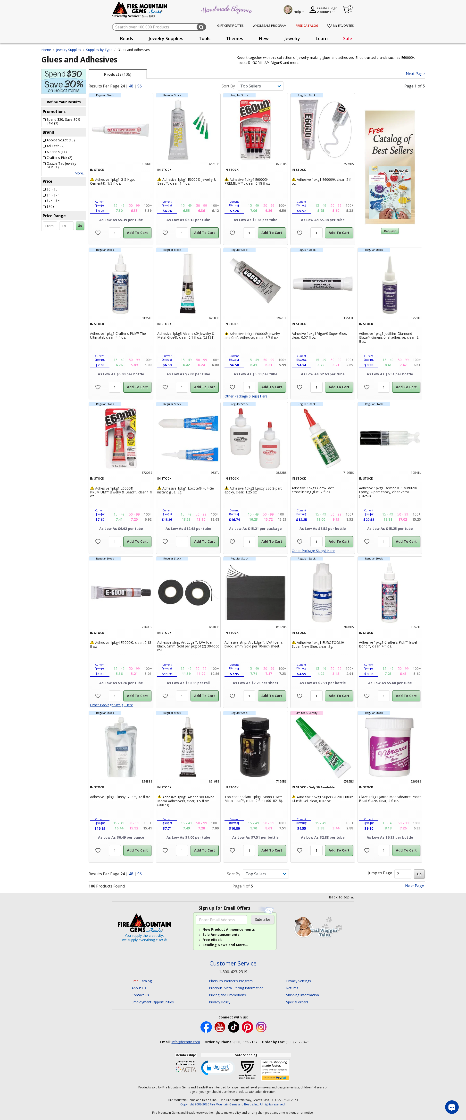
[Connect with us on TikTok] (234, 1026)
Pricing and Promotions (227, 995)
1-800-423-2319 (233, 971)
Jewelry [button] (292, 38)
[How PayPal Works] (275, 1070)
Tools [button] (204, 38)
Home (46, 49)
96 (139, 86)
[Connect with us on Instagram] (261, 1026)
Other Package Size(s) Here (246, 396)
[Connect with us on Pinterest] (248, 1026)
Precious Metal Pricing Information (236, 988)
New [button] (264, 38)
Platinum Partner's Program (231, 981)
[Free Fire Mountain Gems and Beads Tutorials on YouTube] (220, 1026)
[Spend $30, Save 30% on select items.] (63, 81)
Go (80, 225)
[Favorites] (98, 233)
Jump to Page (380, 873)
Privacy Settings (298, 981)
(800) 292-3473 (297, 1042)
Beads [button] (126, 38)
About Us (139, 988)
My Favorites (343, 25)
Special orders (297, 1002)
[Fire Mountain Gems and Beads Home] (139, 9)
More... (80, 173)
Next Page (415, 73)
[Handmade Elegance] (227, 9)
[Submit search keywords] (201, 27)
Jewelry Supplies (68, 49)
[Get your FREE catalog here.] (390, 167)
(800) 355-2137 (245, 1042)
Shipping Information (302, 995)
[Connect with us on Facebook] (206, 1026)
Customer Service (233, 963)
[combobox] (159, 27)
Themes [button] (234, 38)
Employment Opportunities (153, 1002)
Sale (347, 38)
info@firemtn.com (186, 1042)
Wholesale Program (269, 25)
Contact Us (140, 995)
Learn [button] (322, 38)
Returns (292, 988)
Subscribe (262, 919)
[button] (218, 1067)
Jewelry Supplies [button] (166, 38)
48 (131, 86)
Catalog (142, 981)
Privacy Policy (219, 1002)
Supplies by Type (99, 49)
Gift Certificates (230, 25)
